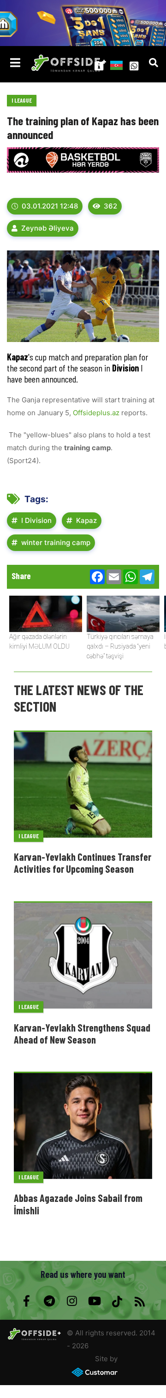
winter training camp (55, 542)
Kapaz (86, 520)
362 (110, 206)
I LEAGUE (22, 100)
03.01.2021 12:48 (50, 206)
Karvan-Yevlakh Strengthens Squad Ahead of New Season (82, 1033)
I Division (36, 520)
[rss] (139, 1301)
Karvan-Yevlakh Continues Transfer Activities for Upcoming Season (82, 863)
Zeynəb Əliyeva (47, 228)
